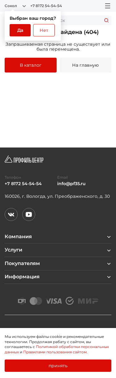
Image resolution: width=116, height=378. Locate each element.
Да (20, 30)
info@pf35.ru (71, 183)
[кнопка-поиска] (106, 20)
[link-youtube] (28, 214)
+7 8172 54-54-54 (46, 6)
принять (58, 365)
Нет (44, 30)
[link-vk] (11, 214)
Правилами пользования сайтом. (55, 352)
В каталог (30, 65)
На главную (85, 65)
